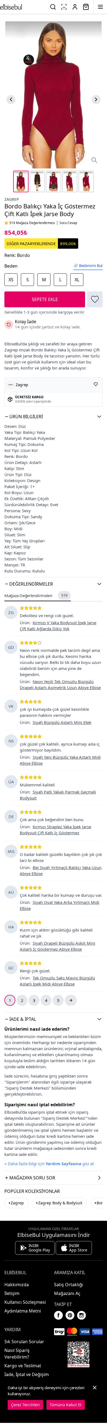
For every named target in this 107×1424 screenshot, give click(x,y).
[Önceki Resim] (11, 99)
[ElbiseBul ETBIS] (78, 1354)
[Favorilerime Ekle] (95, 299)
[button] (53, 416)
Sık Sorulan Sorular (24, 1342)
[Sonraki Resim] (96, 99)
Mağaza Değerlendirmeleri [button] (35, 595)
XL (77, 280)
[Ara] (52, 7)
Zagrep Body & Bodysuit (60, 1202)
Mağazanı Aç (67, 1293)
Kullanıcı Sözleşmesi (25, 1302)
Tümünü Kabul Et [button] (65, 1404)
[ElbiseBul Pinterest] (70, 1315)
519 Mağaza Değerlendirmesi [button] (32, 223)
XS (11, 280)
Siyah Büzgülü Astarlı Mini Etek (62, 722)
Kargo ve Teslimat (22, 1366)
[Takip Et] (96, 384)
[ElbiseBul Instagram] (81, 1315)
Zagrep (11, 199)
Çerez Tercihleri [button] (25, 1404)
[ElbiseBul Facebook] (58, 1315)
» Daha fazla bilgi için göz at (49, 1163)
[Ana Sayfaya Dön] (11, 7)
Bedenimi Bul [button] (91, 265)
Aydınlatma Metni (22, 1311)
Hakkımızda (16, 1285)
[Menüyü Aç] (100, 7)
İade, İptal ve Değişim (26, 1374)
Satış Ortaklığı (68, 1285)
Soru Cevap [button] (68, 223)
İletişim (11, 1293)
